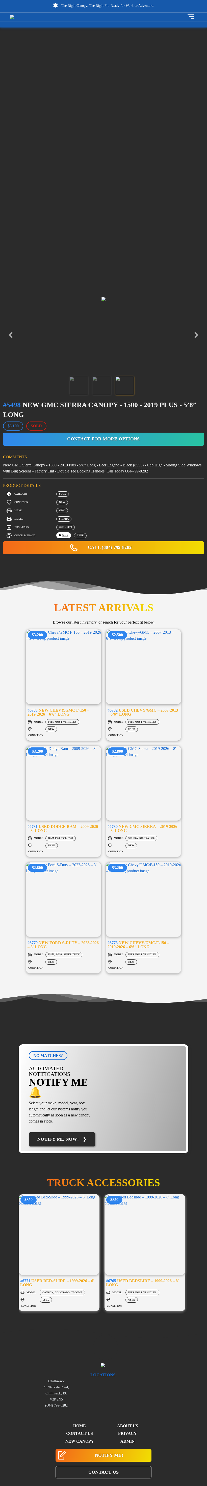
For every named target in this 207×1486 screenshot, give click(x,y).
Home (79, 1426)
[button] (103, 1472)
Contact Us (79, 1433)
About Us (127, 1426)
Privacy (127, 1433)
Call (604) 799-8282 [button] (109, 547)
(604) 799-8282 (56, 1405)
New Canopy (79, 1441)
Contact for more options (103, 438)
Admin (127, 1441)
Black (65, 535)
